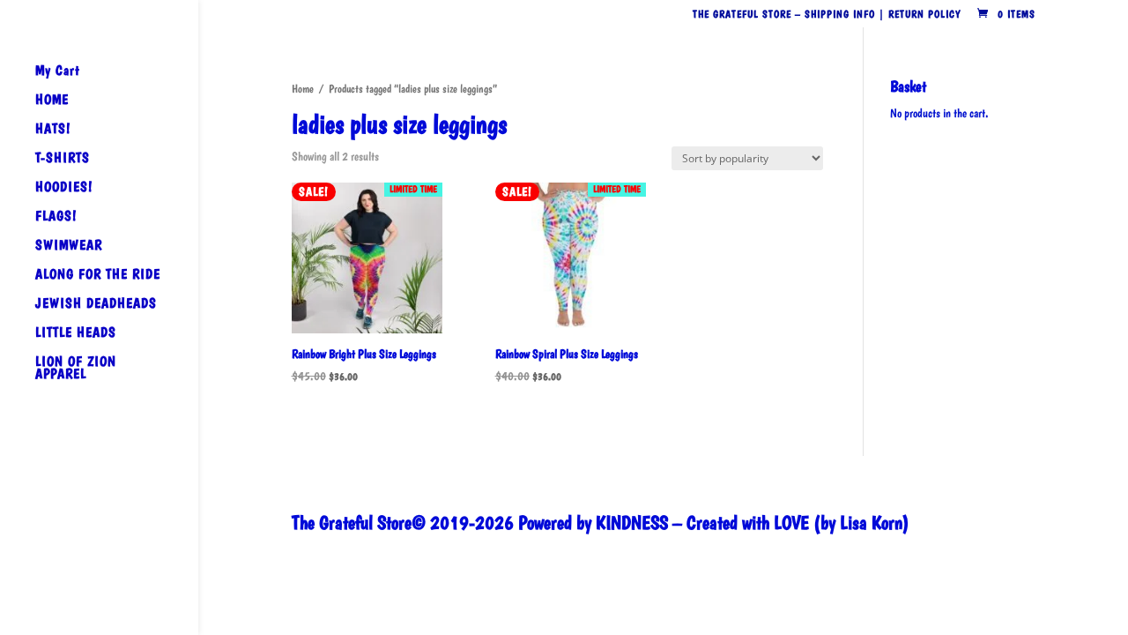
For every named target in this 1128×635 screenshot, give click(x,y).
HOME (52, 100)
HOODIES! (64, 188)
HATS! (52, 130)
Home (303, 88)
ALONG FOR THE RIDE (97, 275)
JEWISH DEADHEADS (96, 304)
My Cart (57, 71)
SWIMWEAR (68, 246)
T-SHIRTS (62, 159)
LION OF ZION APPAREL (75, 368)
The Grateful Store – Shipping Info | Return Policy (827, 14)
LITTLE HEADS (75, 333)
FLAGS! (56, 217)
